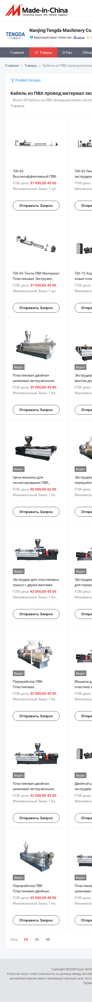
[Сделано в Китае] (37, 10)
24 (26, 939)
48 (48, 939)
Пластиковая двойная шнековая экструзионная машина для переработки (34, 788)
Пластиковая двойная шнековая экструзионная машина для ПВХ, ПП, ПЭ (33, 380)
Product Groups (28, 80)
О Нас (67, 52)
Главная (17, 52)
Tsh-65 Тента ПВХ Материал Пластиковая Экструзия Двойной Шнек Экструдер (36, 278)
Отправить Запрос (36, 205)
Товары (46, 52)
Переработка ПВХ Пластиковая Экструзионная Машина (33, 686)
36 (37, 939)
